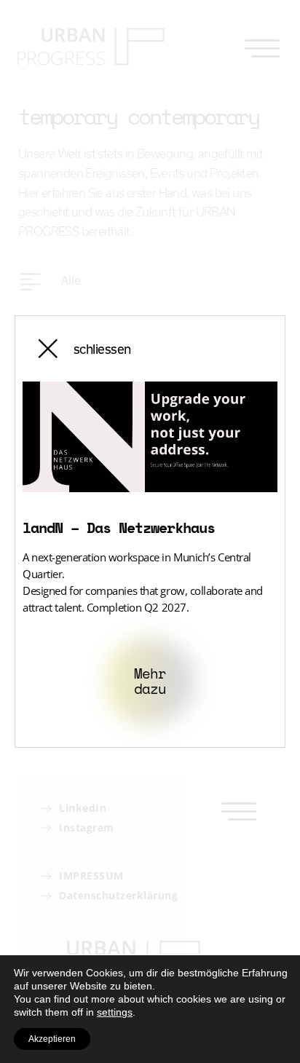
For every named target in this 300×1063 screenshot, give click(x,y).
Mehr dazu (149, 681)
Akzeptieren (52, 1039)
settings (115, 1012)
